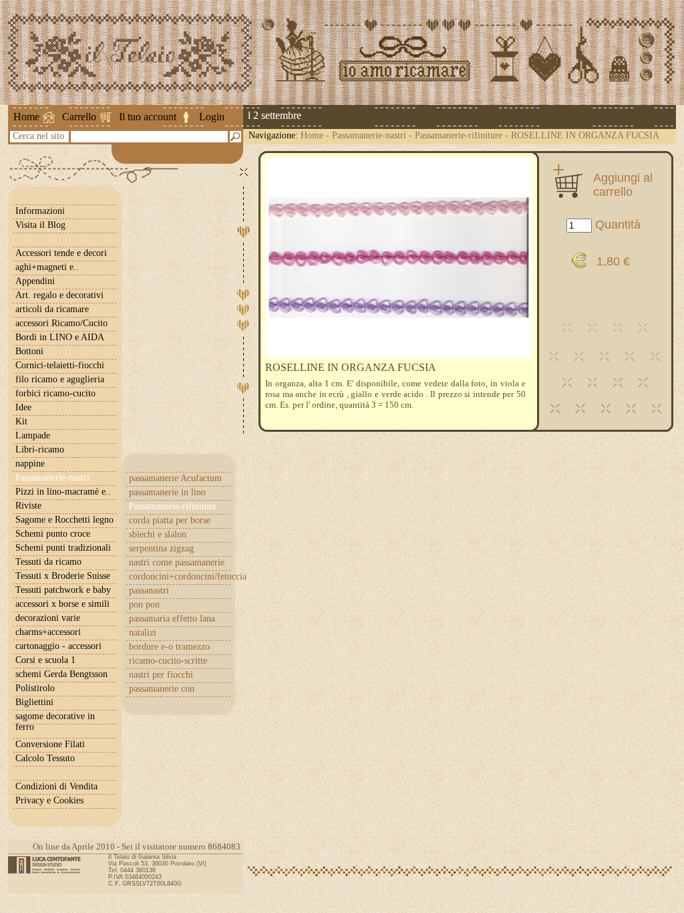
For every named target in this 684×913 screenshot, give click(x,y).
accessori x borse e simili (62, 604)
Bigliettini (34, 702)
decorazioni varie (47, 618)
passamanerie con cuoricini (161, 694)
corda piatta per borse (169, 520)
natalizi (142, 633)
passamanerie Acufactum (175, 478)
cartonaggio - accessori (58, 646)
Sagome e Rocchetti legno (64, 520)
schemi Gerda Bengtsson (61, 674)
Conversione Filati (50, 744)
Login (211, 116)
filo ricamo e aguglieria (59, 379)
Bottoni (29, 351)
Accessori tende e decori (61, 253)
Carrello (79, 116)
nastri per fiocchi (161, 675)
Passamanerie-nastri (369, 135)
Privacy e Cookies (49, 800)
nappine (30, 464)
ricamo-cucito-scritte (168, 661)
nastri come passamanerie (176, 562)
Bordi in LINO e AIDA (59, 337)
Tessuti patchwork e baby (63, 590)
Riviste (28, 506)
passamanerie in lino (167, 492)
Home (26, 116)
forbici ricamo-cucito (55, 393)
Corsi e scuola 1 (45, 660)
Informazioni (40, 211)
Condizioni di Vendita (56, 786)
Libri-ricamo (39, 449)
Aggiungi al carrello (623, 184)
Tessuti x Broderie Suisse (62, 576)
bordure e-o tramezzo (169, 647)
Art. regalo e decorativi (59, 295)
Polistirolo (35, 688)
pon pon (144, 605)
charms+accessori (48, 632)
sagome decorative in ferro (55, 721)
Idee (23, 407)
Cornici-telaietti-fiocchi (59, 365)
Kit (21, 421)
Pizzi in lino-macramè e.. (63, 492)
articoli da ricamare (52, 309)
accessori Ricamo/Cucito (61, 323)
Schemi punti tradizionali (63, 548)
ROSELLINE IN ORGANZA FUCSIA (585, 135)
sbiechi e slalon (157, 534)
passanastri (149, 590)
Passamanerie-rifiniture (458, 135)
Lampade (32, 435)
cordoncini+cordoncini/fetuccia (179, 576)
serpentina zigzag (161, 548)
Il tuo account (147, 116)
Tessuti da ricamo (48, 562)
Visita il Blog (40, 225)
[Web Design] (49, 865)
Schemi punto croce (52, 534)
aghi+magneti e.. (47, 267)
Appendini (35, 281)
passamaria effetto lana (172, 619)
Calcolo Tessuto (45, 758)
